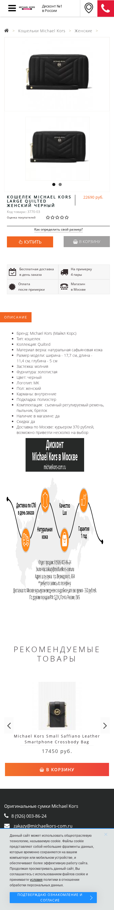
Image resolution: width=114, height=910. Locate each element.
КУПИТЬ (33, 242)
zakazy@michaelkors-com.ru (43, 826)
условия (36, 880)
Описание (15, 317)
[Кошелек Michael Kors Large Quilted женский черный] (57, 74)
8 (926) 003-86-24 (28, 816)
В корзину (89, 241)
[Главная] (6, 30)
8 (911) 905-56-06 (105, 8)
